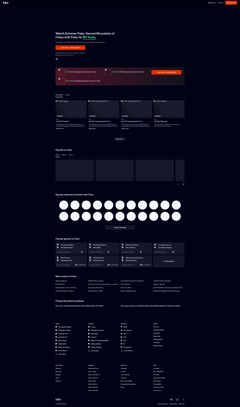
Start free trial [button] (231, 2)
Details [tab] (67, 95)
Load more (119, 139)
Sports (71, 155)
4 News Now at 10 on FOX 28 (66, 288)
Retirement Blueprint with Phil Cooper (166, 291)
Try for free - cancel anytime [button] (70, 48)
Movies (64, 155)
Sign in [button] (221, 2)
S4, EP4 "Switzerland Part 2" (99, 121)
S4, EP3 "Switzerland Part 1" (132, 121)
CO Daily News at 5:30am (65, 291)
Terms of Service (163, 404)
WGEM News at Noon (96, 281)
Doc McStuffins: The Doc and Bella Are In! (168, 288)
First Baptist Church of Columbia (132, 281)
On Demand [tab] (59, 95)
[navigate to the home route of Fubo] (5, 3)
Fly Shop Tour (60, 284)
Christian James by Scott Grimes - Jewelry (103, 284)
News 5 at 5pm (126, 288)
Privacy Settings (158, 387)
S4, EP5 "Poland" (62, 121)
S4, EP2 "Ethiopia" (161, 121)
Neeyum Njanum (61, 281)
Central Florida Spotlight (162, 281)
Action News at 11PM (95, 291)
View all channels (120, 227)
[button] (178, 184)
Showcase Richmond (95, 288)
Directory (181, 404)
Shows (58, 155)
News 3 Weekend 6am (128, 291)
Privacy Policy (173, 404)
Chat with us (157, 390)
